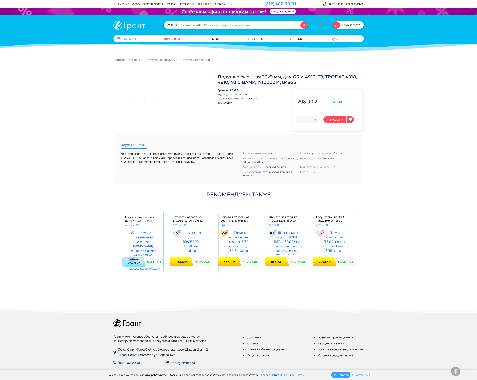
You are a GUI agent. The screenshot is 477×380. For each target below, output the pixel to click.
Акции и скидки (201, 3)
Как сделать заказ (331, 343)
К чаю (216, 39)
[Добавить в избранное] (350, 119)
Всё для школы (175, 39)
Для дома (295, 39)
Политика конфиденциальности (340, 349)
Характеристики (134, 145)
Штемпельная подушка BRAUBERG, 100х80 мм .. (188, 218)
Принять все (341, 375)
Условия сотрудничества (147, 3)
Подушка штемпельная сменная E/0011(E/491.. (139, 219)
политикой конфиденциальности (283, 375)
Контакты (219, 3)
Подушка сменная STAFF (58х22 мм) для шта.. (331, 218)
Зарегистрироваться (350, 3)
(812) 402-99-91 (280, 4)
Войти (331, 3)
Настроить (361, 375)
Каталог (130, 39)
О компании (121, 3)
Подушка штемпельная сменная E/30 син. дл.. (235, 218)
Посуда (333, 39)
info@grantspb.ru (183, 363)
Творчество (254, 39)
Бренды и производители (335, 337)
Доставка (183, 3)
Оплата (170, 3)
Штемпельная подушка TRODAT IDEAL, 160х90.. (282, 218)
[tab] (134, 145)
